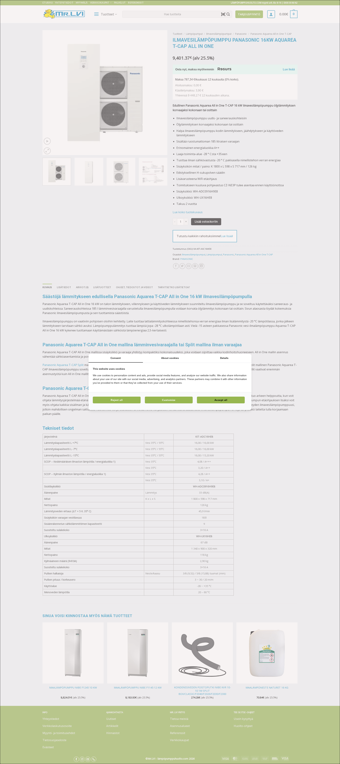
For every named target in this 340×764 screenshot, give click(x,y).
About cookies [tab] (170, 358)
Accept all (220, 400)
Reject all (117, 400)
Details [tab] (224, 358)
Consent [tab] (115, 358)
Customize (168, 400)
